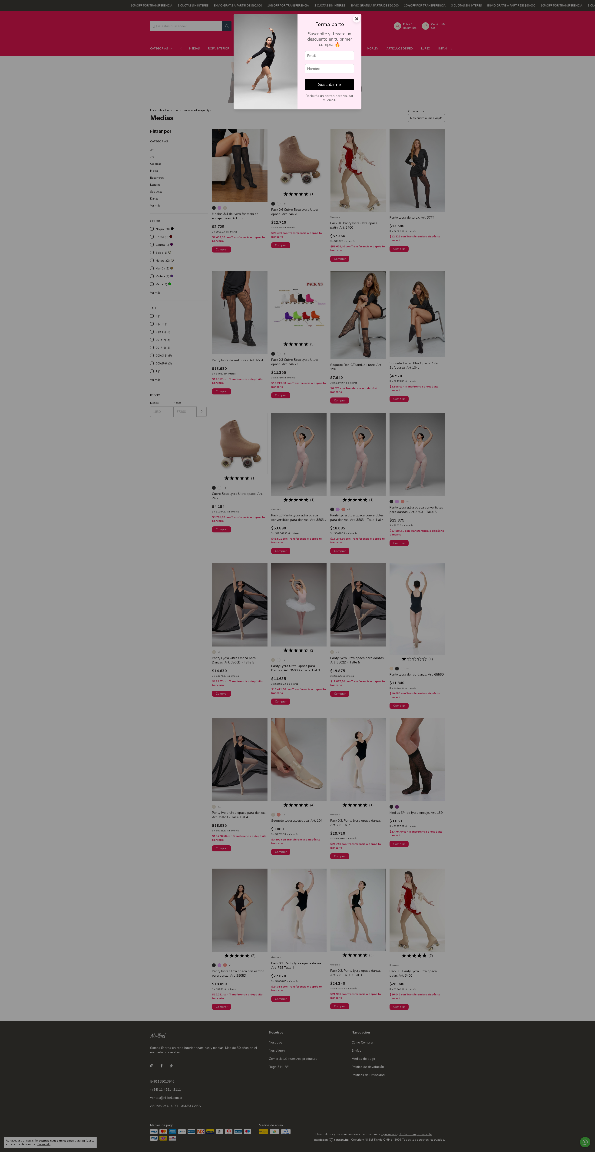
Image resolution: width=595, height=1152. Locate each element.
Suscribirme (329, 85)
